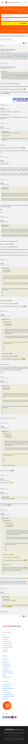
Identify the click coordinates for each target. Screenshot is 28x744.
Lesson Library (6, 637)
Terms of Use (16, 30)
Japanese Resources (8, 647)
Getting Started (6, 686)
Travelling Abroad (6, 39)
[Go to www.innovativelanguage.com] (14, 729)
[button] (25, 2)
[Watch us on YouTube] (6, 717)
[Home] (13, 3)
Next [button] (27, 43)
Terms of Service (20, 739)
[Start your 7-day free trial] (7, 705)
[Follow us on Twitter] (4, 717)
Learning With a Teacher (8, 696)
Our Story (5, 660)
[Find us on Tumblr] (12, 717)
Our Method (5, 658)
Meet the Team (6, 662)
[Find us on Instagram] (15, 717)
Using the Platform (7, 692)
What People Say (7, 664)
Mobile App (5, 651)
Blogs (4, 675)
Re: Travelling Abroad (5, 67)
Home (4, 635)
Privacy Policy (21, 30)
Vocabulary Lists (6, 641)
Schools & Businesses (8, 673)
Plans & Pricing (6, 667)
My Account (5, 690)
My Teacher (5, 649)
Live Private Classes (7, 643)
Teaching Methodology (8, 694)
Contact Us (5, 698)
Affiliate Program (6, 677)
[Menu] (2, 2)
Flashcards (5, 639)
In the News (5, 669)
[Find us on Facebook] (9, 717)
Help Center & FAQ (7, 684)
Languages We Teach (8, 671)
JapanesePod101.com (19, 733)
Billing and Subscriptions (8, 688)
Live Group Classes (7, 645)
